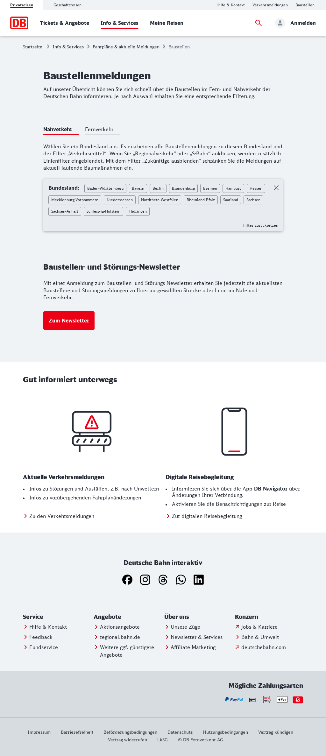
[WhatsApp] (181, 580)
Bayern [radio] (138, 188)
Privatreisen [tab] (21, 5)
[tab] (61, 130)
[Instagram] (145, 580)
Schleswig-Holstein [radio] (103, 211)
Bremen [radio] (210, 188)
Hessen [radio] (256, 188)
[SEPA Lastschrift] (266, 699)
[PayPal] (234, 699)
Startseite (32, 46)
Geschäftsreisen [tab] (67, 5)
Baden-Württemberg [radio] (105, 188)
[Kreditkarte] (252, 700)
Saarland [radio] (230, 199)
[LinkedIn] (199, 580)
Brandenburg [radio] (183, 188)
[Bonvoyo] (298, 699)
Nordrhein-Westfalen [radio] (159, 199)
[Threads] (163, 580)
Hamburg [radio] (233, 188)
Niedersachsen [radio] (120, 199)
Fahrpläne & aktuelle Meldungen (126, 46)
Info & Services (68, 46)
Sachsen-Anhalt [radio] (64, 211)
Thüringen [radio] (138, 211)
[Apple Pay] (282, 699)
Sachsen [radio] (253, 199)
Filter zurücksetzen (260, 225)
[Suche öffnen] (258, 23)
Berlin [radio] (158, 188)
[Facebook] (127, 580)
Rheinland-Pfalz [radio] (201, 199)
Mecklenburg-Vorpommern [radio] (74, 199)
